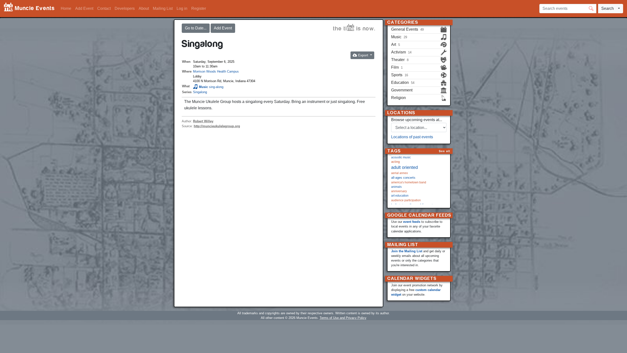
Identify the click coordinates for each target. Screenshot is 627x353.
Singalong (200, 92)
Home (66, 8)
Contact (104, 8)
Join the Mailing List (406, 251)
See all (444, 151)
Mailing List (163, 8)
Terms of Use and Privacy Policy (343, 318)
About (144, 8)
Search (607, 8)
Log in (182, 8)
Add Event (84, 8)
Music (203, 87)
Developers (125, 8)
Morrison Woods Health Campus (216, 71)
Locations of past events (412, 137)
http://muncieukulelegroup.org (217, 126)
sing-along (216, 87)
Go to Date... (195, 28)
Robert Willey (203, 121)
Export (363, 55)
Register (198, 8)
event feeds (411, 222)
